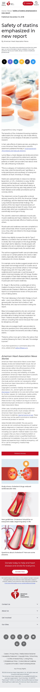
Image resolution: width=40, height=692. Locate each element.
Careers (6, 654)
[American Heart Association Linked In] (17, 644)
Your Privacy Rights (20, 668)
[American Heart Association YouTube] (33, 637)
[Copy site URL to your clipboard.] (27, 61)
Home (4, 11)
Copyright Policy (23, 656)
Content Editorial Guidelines (27, 661)
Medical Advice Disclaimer (28, 654)
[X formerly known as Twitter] (19, 637)
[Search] (36, 2)
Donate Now (20, 572)
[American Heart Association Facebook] (6, 637)
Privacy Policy (14, 654)
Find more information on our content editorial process (20, 583)
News (9, 11)
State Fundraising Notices (27, 663)
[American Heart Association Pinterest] (23, 644)
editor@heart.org (21, 348)
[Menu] (4, 3)
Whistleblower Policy (10, 661)
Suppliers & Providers (11, 663)
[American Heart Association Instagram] (12, 637)
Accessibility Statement (10, 656)
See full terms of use (25, 415)
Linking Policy (28, 658)
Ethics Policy (34, 656)
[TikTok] (26, 637)
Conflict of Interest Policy (15, 658)
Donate (29, 3)
